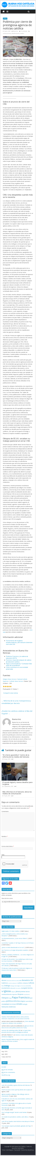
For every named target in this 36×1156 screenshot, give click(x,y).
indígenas (13, 991)
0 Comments (24, 31)
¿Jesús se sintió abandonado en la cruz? (13, 947)
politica (9, 1001)
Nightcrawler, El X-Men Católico (10, 931)
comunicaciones (7, 33)
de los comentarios (8, 1072)
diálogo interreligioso (15, 985)
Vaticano (5, 1007)
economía (28, 986)
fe (2, 991)
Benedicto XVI (27, 980)
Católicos (5, 983)
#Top (5, 18)
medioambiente (7, 994)
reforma (16, 1001)
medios (22, 33)
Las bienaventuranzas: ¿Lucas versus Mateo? (14, 938)
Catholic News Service (16, 681)
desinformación (15, 33)
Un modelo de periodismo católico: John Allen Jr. (15, 1117)
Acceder (4, 1067)
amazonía (9, 980)
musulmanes (27, 994)
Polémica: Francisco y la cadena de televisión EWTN (17, 657)
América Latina (15, 980)
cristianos (25, 983)
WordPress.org (6, 1075)
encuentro (18, 988)
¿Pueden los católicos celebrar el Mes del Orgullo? (17, 712)
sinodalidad (5, 1004)
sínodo (19, 1004)
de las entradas (7, 1069)
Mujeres (20, 994)
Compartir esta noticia (10, 693)
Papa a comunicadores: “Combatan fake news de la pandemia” (19, 664)
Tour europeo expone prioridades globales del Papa (16, 1126)
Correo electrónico (8, 846)
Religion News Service (9, 679)
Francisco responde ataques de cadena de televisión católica (18, 661)
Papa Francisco (21, 997)
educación (12, 988)
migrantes (14, 994)
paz (31, 998)
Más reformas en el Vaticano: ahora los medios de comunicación (17, 793)
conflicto (19, 983)
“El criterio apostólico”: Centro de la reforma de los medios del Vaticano (15, 756)
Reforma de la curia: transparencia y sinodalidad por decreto (16, 702)
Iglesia (7, 991)
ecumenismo (6, 988)
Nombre (5, 836)
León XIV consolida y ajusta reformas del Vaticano (16, 1085)
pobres (4, 1001)
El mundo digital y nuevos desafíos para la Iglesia (17, 783)
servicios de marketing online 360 (11, 1030)
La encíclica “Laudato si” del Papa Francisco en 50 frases (18, 943)
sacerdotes (29, 1001)
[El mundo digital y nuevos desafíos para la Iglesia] (14, 764)
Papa (10, 998)
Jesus (18, 991)
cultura (31, 983)
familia (30, 988)
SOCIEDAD (12, 1004)
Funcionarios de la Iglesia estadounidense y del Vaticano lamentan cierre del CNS (19, 642)
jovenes (22, 991)
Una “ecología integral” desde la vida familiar (14, 1112)
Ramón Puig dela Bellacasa (9, 1039)
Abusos (4, 980)
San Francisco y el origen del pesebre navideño (15, 950)
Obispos (5, 998)
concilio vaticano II (12, 983)
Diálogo (7, 985)
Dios (3, 986)
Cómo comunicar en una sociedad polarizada (17, 668)
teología (24, 1004)
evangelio (24, 988)
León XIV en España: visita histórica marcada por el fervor (18, 1121)
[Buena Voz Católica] (4, 11)
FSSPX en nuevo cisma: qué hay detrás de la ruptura (16, 1090)
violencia (12, 1007)
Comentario (5, 811)
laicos (28, 991)
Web (3, 855)
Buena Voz (15, 31)
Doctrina (23, 985)
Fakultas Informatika (7, 1017)
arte (20, 980)
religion (22, 1001)
